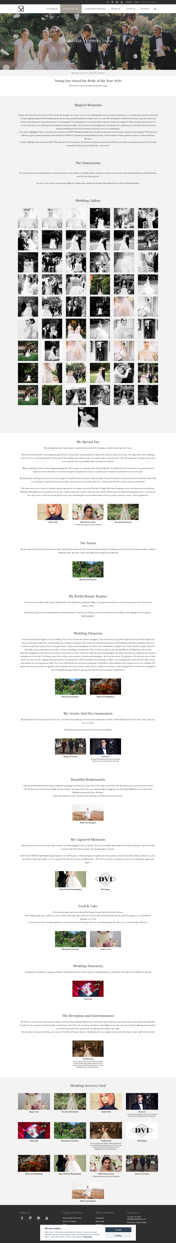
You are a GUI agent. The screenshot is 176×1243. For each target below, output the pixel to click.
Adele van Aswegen (88, 823)
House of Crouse (70, 757)
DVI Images (105, 889)
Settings (118, 1236)
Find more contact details (136, 1222)
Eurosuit (105, 757)
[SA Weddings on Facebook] (107, 2)
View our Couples (69, 1221)
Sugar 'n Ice (105, 949)
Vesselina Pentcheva (123, 522)
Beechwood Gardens (88, 579)
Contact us (130, 9)
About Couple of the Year (72, 1218)
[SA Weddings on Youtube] (121, 2)
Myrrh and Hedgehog (105, 697)
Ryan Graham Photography (70, 889)
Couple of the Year (71, 9)
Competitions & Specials (95, 9)
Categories (100, 1218)
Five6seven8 (88, 1059)
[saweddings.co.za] (23, 9)
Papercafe (88, 999)
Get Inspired (52, 9)
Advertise (99, 1224)
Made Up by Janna (88, 522)
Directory (145, 9)
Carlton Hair (53, 522)
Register (129, 2)
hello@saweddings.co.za (136, 1219)
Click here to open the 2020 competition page (88, 86)
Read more (88, 1237)
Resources (115, 9)
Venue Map (100, 1221)
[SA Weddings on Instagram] (117, 2)
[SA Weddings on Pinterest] (112, 2)
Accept (118, 1230)
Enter (65, 1224)
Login (137, 2)
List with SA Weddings (149, 2)
